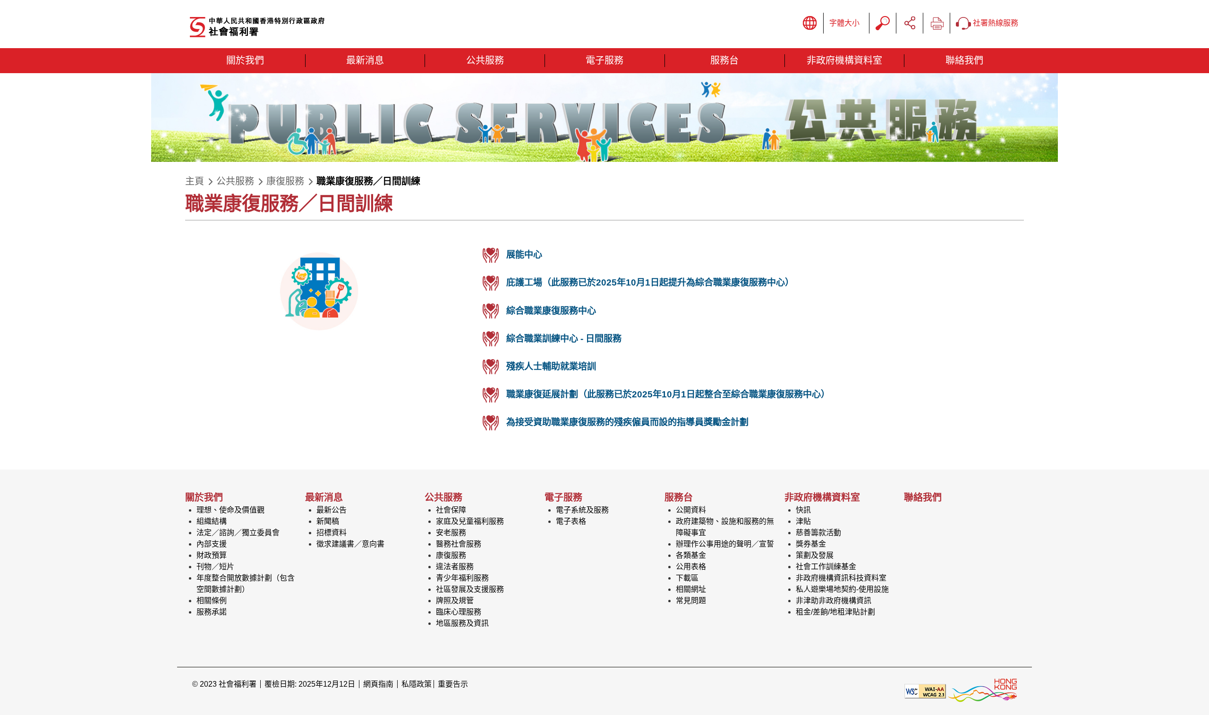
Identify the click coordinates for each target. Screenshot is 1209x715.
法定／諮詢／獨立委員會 (238, 533)
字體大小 (844, 23)
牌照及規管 (455, 601)
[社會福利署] (291, 27)
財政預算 (211, 555)
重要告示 (453, 684)
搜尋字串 (882, 23)
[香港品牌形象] (982, 691)
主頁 (194, 181)
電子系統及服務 (582, 510)
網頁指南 (378, 684)
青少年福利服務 (462, 578)
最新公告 (331, 510)
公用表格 (691, 567)
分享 (909, 23)
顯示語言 (809, 23)
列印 (936, 23)
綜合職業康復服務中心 (551, 311)
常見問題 (691, 601)
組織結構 (211, 521)
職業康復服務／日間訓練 (368, 181)
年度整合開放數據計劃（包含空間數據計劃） (245, 583)
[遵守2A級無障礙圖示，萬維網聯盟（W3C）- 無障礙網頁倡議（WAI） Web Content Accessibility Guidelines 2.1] (925, 691)
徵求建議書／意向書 (350, 544)
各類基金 (691, 555)
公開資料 (691, 510)
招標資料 (331, 533)
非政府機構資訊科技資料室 (841, 578)
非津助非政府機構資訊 (833, 601)
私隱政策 (416, 684)
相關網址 (691, 589)
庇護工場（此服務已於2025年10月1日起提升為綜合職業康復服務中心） (650, 282)
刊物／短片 (215, 567)
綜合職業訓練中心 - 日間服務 (564, 339)
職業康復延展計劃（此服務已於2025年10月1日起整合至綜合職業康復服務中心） (668, 394)
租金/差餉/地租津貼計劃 (835, 612)
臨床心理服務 (458, 612)
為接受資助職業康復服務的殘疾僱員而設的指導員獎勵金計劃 (627, 422)
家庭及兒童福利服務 (470, 521)
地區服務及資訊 (462, 623)
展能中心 (524, 255)
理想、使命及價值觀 (230, 510)
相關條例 (211, 601)
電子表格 (571, 521)
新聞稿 (327, 521)
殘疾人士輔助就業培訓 (551, 366)
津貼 (803, 521)
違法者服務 (455, 567)
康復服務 (285, 181)
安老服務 (451, 533)
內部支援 (211, 544)
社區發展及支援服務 (470, 589)
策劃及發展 (815, 555)
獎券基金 (811, 544)
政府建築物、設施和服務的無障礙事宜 (725, 527)
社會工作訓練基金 (826, 567)
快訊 (803, 510)
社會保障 (451, 510)
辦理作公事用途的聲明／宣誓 (725, 544)
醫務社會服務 (458, 544)
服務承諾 (211, 612)
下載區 (687, 578)
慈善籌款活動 (818, 533)
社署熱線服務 (994, 23)
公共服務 (235, 181)
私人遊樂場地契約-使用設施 (842, 589)
